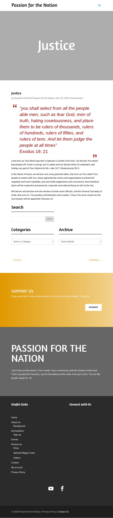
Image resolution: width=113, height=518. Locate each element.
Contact (15, 462)
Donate (93, 307)
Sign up (17, 435)
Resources (16, 444)
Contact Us (63, 512)
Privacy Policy (18, 472)
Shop (16, 448)
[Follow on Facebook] (62, 488)
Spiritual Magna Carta (24, 453)
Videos (16, 458)
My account (16, 467)
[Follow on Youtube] (51, 488)
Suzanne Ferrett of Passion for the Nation (34, 98)
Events (14, 439)
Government (77, 98)
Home (14, 417)
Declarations (17, 431)
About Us (15, 422)
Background (19, 426)
